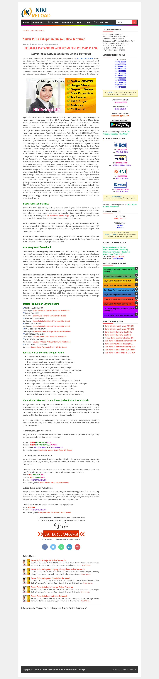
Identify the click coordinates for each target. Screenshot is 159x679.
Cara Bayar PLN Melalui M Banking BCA (120, 347)
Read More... (86, 565)
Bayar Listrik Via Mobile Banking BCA (118, 304)
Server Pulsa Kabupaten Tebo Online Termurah (50, 578)
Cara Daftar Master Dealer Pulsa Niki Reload (55, 450)
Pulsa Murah (54, 44)
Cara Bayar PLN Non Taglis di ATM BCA (120, 353)
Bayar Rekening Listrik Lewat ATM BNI (118, 299)
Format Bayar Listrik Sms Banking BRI (118, 315)
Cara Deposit (69, 22)
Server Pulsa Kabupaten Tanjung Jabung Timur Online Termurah (58, 569)
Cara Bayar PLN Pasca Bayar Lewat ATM (119, 290)
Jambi (48, 44)
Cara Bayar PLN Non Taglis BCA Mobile (120, 350)
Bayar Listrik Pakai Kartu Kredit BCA (117, 281)
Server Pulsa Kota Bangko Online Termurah (49, 596)
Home (27, 22)
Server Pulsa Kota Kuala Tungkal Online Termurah (52, 587)
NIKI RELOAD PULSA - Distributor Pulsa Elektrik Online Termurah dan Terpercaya (60, 670)
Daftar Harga (39, 22)
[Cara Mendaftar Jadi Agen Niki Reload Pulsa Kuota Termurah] (61, 537)
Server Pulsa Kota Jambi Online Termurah (48, 560)
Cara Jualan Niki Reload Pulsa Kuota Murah (54, 512)
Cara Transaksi (84, 22)
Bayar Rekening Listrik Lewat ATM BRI (118, 295)
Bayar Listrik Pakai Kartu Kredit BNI (117, 285)
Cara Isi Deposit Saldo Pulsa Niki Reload (53, 482)
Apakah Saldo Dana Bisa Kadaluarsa (117, 276)
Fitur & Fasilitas (101, 22)
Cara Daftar (54, 22)
